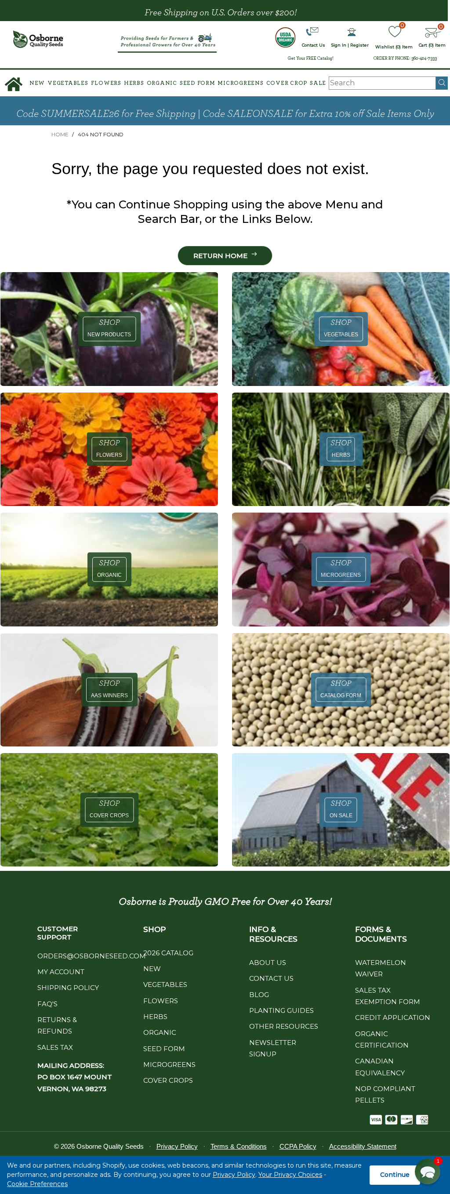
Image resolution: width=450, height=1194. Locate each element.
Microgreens (240, 83)
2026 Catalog (168, 953)
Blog (259, 994)
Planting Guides (281, 1010)
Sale (318, 83)
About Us (267, 962)
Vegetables (67, 83)
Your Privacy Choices (290, 1175)
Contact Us (271, 978)
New (37, 83)
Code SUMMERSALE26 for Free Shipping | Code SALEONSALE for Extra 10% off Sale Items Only (225, 114)
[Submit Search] (442, 83)
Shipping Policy (68, 987)
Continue (395, 1175)
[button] (427, 1171)
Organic (162, 83)
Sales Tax (55, 1047)
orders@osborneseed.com (91, 956)
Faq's (47, 1004)
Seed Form (197, 83)
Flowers (106, 83)
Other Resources (283, 1026)
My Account (60, 972)
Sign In (338, 45)
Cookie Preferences (37, 1184)
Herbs (134, 83)
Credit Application (392, 1017)
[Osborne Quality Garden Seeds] (38, 39)
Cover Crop (287, 83)
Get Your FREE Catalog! (311, 58)
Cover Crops (168, 1080)
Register (359, 45)
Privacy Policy (234, 1175)
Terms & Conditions (238, 1146)
